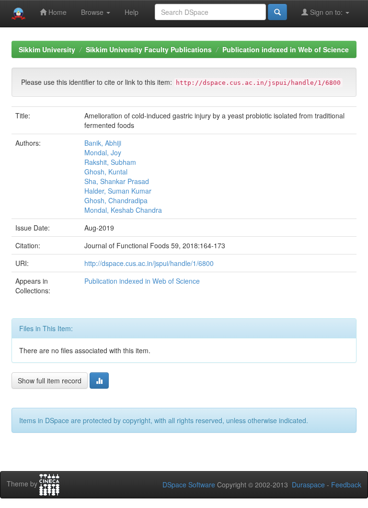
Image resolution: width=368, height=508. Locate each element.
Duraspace (308, 484)
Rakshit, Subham (110, 162)
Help (131, 12)
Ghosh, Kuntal (105, 171)
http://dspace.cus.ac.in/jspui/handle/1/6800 (149, 263)
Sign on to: (326, 12)
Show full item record (49, 380)
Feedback (346, 484)
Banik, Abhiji (102, 143)
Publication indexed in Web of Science (285, 49)
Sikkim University (47, 49)
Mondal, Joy (102, 152)
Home (56, 12)
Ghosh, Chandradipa (116, 200)
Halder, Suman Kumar (117, 191)
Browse (93, 12)
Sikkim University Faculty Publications (149, 49)
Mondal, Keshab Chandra (123, 210)
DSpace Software (188, 484)
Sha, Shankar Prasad (116, 181)
